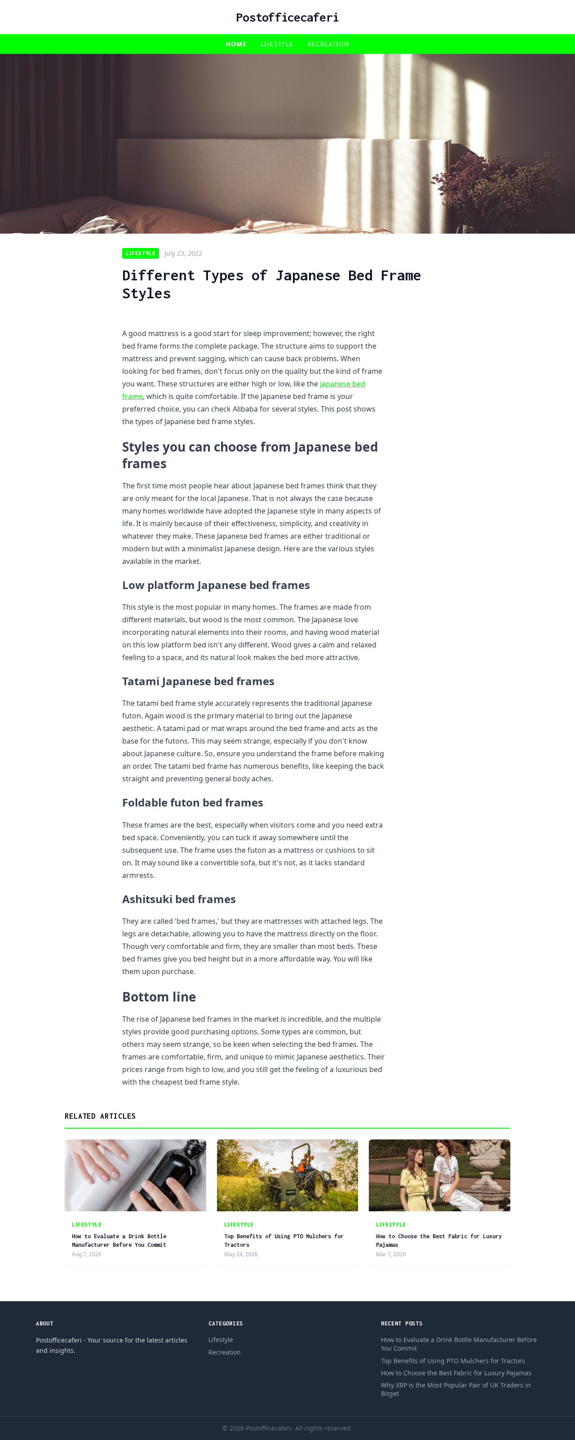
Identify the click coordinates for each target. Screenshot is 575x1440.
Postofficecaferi (287, 17)
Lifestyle (277, 44)
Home (236, 44)
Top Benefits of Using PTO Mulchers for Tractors (453, 1360)
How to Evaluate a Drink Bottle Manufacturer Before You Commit (459, 1343)
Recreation (328, 44)
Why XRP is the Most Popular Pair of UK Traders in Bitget (456, 1389)
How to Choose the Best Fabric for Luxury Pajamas (456, 1373)
